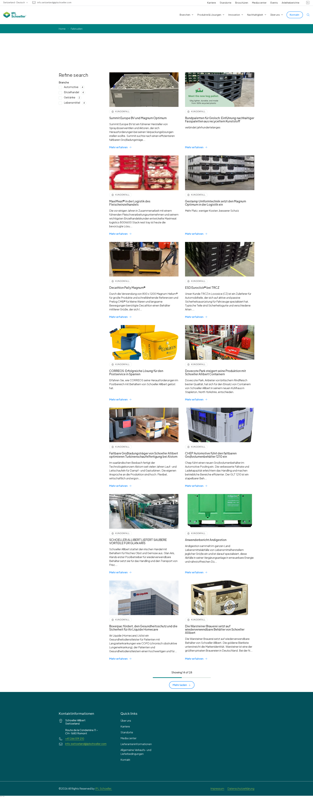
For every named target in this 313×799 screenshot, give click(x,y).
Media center (259, 2)
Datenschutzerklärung (240, 788)
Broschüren (241, 2)
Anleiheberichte (290, 2)
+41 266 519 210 (74, 738)
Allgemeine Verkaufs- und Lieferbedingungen (135, 751)
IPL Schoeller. (103, 788)
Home (62, 28)
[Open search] (308, 15)
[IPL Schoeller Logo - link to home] (14, 15)
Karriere (211, 2)
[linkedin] (308, 3)
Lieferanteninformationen (136, 744)
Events (274, 2)
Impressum (217, 788)
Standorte (225, 2)
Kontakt (125, 759)
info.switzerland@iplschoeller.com (54, 2)
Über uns (125, 720)
